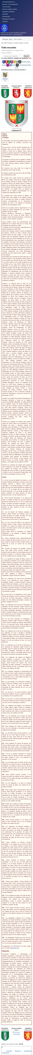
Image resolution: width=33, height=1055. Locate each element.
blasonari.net (15, 948)
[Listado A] (3, 62)
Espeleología (28, 1051)
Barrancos (18, 1051)
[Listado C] (9, 62)
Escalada (9, 1051)
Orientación (5, 1052)
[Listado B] (6, 62)
